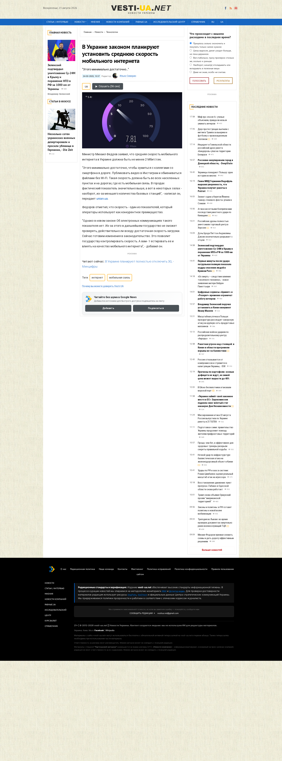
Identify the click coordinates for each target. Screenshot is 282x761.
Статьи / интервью (57, 22)
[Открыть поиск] (236, 8)
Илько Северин (128, 76)
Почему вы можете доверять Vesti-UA (103, 286)
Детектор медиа (177, 591)
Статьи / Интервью (54, 588)
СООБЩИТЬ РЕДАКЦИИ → (142, 613)
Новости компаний (117, 22)
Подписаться (156, 308)
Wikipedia (109, 630)
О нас (63, 569)
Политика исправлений (159, 569)
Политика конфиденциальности (191, 569)
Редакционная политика (82, 569)
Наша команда (106, 569)
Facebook (99, 630)
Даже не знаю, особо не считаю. (209, 72)
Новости (79, 22)
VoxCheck (142, 595)
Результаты (223, 81)
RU (213, 22)
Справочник (198, 22)
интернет (97, 277)
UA (221, 22)
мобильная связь (119, 277)
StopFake (132, 595)
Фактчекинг (137, 569)
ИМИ (164, 591)
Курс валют (51, 621)
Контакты (122, 569)
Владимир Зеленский (59, 94)
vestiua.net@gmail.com (168, 613)
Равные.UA (141, 22)
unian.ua (102, 198)
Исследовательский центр (169, 22)
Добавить (108, 308)
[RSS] (230, 8)
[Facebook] (225, 8)
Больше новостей (212, 550)
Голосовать (199, 81)
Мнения (95, 22)
